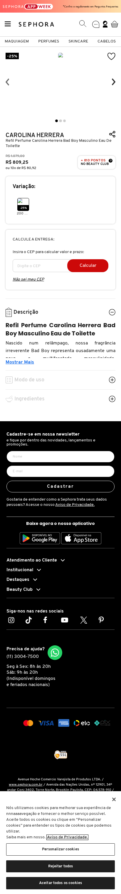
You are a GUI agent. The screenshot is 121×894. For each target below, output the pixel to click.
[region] (60, 842)
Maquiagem (17, 41)
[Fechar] (113, 799)
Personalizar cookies (60, 849)
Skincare (78, 41)
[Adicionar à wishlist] (111, 56)
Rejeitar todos (60, 866)
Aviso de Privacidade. (75, 505)
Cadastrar (60, 486)
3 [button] (64, 121)
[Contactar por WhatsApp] (55, 652)
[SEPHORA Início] (36, 24)
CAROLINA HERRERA (35, 135)
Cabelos (107, 41)
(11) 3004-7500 (22, 656)
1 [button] (56, 121)
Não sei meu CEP (28, 279)
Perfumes (48, 41)
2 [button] (60, 121)
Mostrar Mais (20, 362)
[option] (60, 82)
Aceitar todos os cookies (60, 883)
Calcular (88, 265)
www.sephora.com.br (26, 784)
